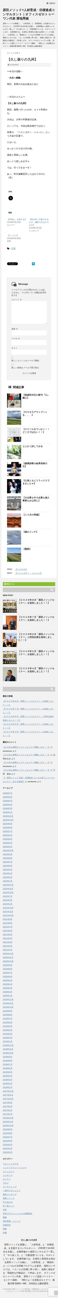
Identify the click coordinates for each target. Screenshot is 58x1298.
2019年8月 (7, 1015)
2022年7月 (7, 896)
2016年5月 (7, 1144)
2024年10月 (8, 850)
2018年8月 (7, 1060)
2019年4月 (7, 1030)
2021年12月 (8, 908)
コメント (16, 299)
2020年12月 (8, 953)
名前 (14, 329)
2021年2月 (7, 946)
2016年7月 (7, 1137)
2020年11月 (8, 957)
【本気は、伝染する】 (17, 219)
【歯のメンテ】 (30, 532)
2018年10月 (8, 1053)
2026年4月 (7, 804)
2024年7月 (7, 862)
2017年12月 (8, 1091)
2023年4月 (7, 877)
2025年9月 (7, 824)
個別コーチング (10, 1194)
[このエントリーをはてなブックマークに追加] (33, 263)
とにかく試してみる (33, 446)
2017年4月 (7, 1106)
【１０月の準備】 (32, 515)
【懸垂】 (27, 549)
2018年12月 (8, 1045)
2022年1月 (7, 904)
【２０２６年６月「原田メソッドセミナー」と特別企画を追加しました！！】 (36, 637)
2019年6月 (7, 1022)
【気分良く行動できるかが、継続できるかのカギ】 (39, 222)
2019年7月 (7, 1018)
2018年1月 (7, 1087)
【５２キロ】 (21, 569)
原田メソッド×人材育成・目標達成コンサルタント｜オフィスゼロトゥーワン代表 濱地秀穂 (29, 14)
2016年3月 (7, 1152)
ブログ (6, 1183)
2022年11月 (8, 889)
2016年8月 (7, 1133)
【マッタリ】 (13, 235)
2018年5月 (7, 1072)
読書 (5, 1232)
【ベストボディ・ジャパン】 (28, 573)
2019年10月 (8, 1007)
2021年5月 (7, 934)
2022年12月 (8, 885)
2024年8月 (7, 858)
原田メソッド (9, 1198)
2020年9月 (7, 965)
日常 (13, 248)
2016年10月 (8, 1125)
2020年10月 (8, 961)
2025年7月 (7, 831)
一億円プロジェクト (12, 1190)
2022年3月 (7, 900)
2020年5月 (7, 980)
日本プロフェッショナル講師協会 (17, 1213)
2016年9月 (7, 1129)
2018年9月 (7, 1057)
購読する (10, 584)
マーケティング (10, 1187)
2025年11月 (8, 816)
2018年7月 (7, 1064)
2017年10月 (8, 1099)
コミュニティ (9, 1171)
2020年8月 (7, 969)
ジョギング (8, 1175)
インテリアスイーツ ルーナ (15, 1168)
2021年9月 (7, 919)
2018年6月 (7, 1068)
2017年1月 (7, 1114)
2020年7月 (7, 973)
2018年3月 (7, 1080)
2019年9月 (7, 1011)
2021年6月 (7, 931)
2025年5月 (7, 839)
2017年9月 (7, 1102)
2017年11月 (8, 1095)
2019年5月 (7, 1026)
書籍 (5, 1217)
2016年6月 (7, 1141)
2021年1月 (7, 950)
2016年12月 (8, 1118)
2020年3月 (7, 988)
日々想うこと (9, 1206)
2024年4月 (7, 869)
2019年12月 (8, 999)
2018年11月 (8, 1049)
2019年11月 (8, 1003)
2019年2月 (7, 1038)
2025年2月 (7, 846)
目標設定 (7, 1225)
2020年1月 (7, 995)
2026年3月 (7, 808)
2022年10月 (8, 892)
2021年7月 (7, 927)
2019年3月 (7, 1034)
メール (15, 338)
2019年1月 (7, 1041)
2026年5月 (7, 801)
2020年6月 (7, 976)
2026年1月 (7, 812)
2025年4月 (7, 843)
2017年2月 (7, 1110)
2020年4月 (7, 984)
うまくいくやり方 (11, 1164)
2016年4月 (7, 1148)
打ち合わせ (8, 1202)
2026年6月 (7, 797)
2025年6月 (7, 835)
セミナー (7, 1179)
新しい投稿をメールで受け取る (25, 367)
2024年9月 (7, 854)
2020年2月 (7, 992)
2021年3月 (7, 942)
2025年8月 (7, 827)
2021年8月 (7, 923)
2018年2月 (7, 1083)
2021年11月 (8, 911)
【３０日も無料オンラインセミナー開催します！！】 (26, 747)
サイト (14, 348)
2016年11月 (8, 1122)
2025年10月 (8, 820)
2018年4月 (7, 1076)
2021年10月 (8, 915)
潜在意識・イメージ (12, 1221)
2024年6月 (7, 866)
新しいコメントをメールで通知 (25, 360)
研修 (5, 1229)
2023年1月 (7, 881)
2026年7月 (7, 793)
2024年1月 (7, 873)
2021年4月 (7, 938)
